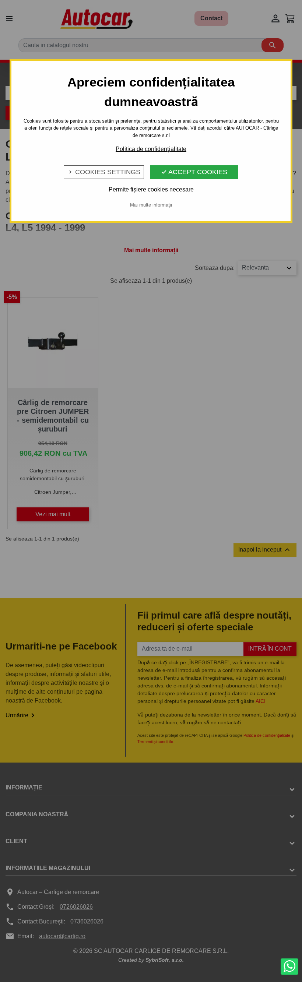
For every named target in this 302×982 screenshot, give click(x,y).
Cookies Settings (103, 172)
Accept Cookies (194, 172)
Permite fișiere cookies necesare (151, 189)
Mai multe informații (151, 205)
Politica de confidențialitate (151, 149)
